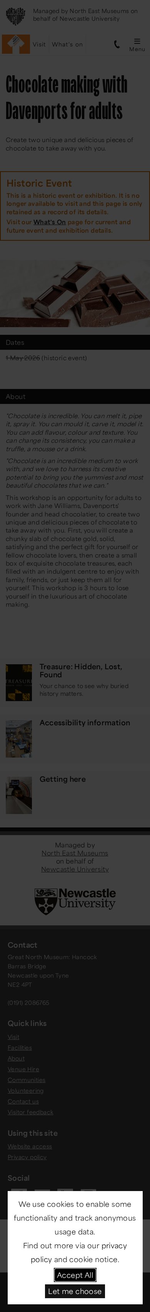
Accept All (75, 1274)
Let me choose (75, 1290)
